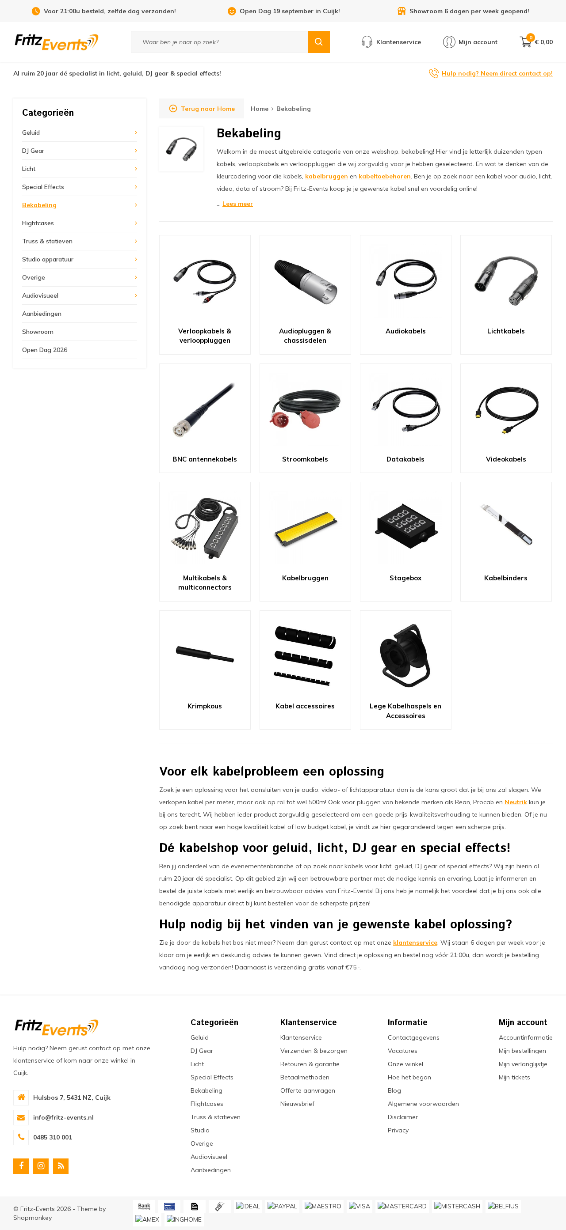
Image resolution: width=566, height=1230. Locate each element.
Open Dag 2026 (44, 350)
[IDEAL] (248, 1206)
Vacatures (402, 1051)
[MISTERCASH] (457, 1206)
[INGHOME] (184, 1219)
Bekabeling (39, 205)
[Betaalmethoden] (144, 1206)
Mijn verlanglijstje (523, 1064)
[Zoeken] (319, 42)
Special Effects (43, 187)
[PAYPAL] (282, 1206)
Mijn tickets (514, 1077)
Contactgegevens (414, 1037)
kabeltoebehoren (385, 176)
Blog (394, 1090)
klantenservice (415, 942)
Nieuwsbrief (297, 1104)
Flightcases (38, 223)
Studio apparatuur (47, 259)
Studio (200, 1130)
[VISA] (359, 1206)
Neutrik (516, 802)
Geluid (31, 132)
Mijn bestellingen (522, 1051)
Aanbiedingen (41, 314)
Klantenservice (301, 1037)
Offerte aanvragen (307, 1090)
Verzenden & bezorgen (314, 1051)
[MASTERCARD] (402, 1206)
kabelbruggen (326, 176)
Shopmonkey (32, 1218)
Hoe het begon (409, 1077)
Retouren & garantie (310, 1064)
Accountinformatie (526, 1037)
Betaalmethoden (304, 1077)
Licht (28, 169)
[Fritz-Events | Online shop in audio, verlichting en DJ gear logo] (56, 41)
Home (259, 109)
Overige (33, 277)
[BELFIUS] (503, 1206)
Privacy (398, 1130)
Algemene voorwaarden (423, 1104)
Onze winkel (405, 1064)
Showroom (38, 332)
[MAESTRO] (323, 1206)
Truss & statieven (47, 241)
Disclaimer (403, 1117)
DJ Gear (33, 151)
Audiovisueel (40, 295)
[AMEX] (147, 1219)
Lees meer (237, 204)
